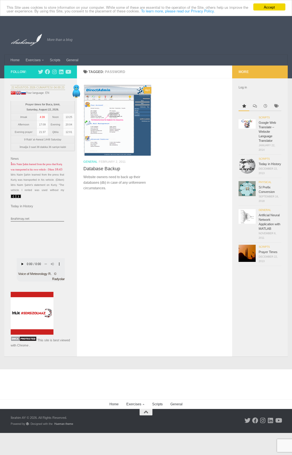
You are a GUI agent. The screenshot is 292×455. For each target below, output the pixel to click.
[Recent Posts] (265, 106)
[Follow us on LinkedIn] (61, 71)
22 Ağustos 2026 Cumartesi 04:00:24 (37, 87)
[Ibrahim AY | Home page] (27, 39)
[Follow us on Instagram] (54, 71)
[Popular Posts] (244, 106)
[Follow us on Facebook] (47, 71)
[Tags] (276, 106)
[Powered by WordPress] (27, 423)
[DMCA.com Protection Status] (24, 340)
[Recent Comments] (254, 106)
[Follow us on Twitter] (40, 71)
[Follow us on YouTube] (68, 71)
